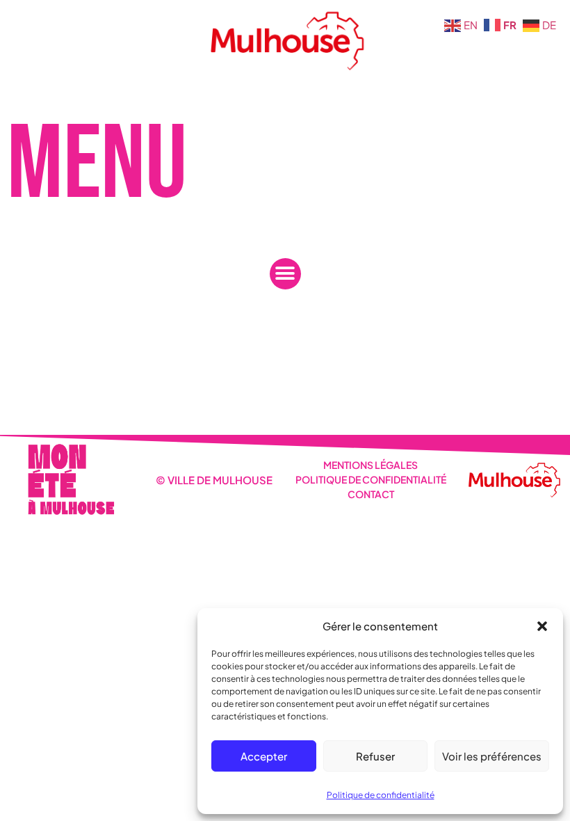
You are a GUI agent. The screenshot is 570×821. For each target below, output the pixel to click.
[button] (542, 626)
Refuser (375, 756)
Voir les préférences (492, 756)
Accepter (264, 756)
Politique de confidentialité (380, 795)
